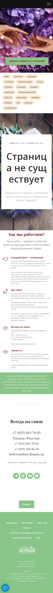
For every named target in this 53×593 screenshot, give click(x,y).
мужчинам (32, 76)
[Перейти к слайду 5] (25, 68)
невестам (28, 103)
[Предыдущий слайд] (2, 37)
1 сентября (9, 82)
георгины (8, 87)
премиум (8, 103)
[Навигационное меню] (48, 4)
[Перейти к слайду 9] (35, 68)
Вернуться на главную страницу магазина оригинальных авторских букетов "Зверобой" (26, 434)
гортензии (21, 87)
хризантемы (21, 97)
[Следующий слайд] (50, 37)
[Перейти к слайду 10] (38, 68)
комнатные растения (27, 92)
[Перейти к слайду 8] (33, 68)
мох (18, 103)
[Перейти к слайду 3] (20, 68)
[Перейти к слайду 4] (22, 68)
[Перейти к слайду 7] (30, 68)
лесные (40, 82)
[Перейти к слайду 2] (17, 68)
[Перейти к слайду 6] (27, 68)
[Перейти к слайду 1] (15, 68)
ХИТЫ (7, 76)
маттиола (8, 97)
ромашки (34, 87)
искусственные (10, 108)
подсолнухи (9, 92)
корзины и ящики (25, 82)
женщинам (18, 76)
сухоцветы (35, 97)
